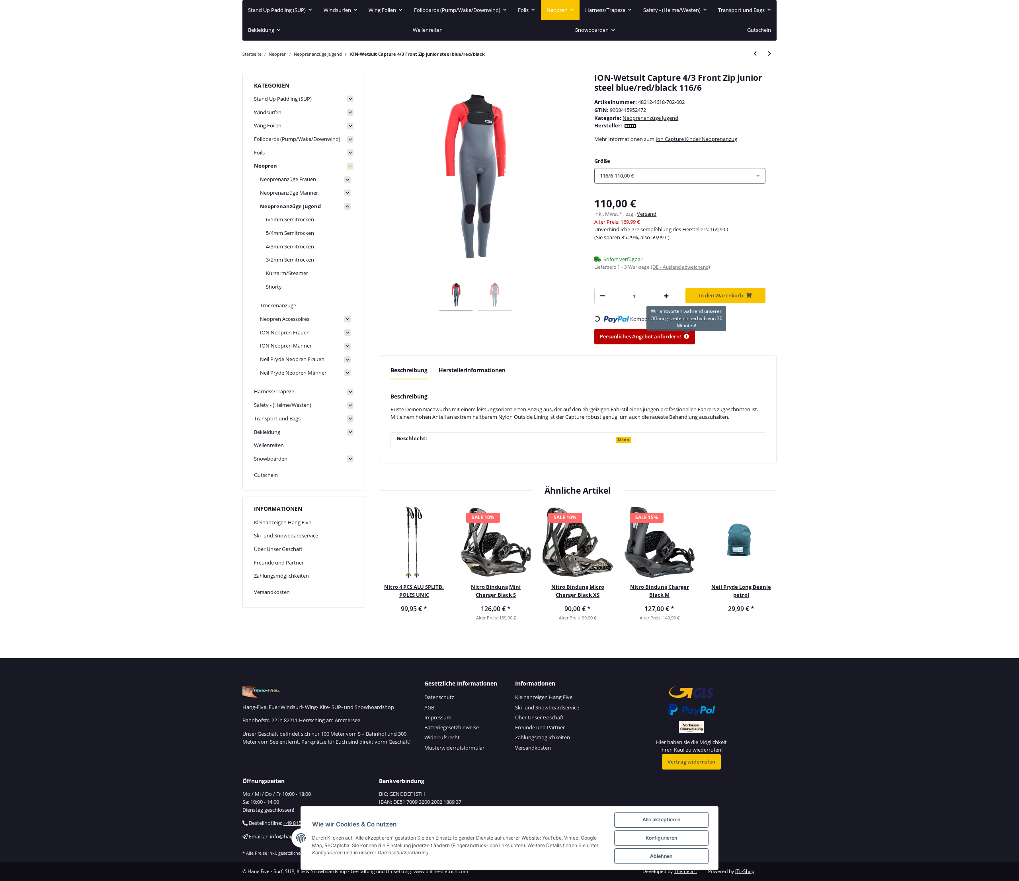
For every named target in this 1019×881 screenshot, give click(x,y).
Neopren (265, 165)
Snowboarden (270, 458)
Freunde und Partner (279, 562)
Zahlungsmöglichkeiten (281, 575)
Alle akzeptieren (661, 819)
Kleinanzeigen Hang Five (282, 522)
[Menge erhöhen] (666, 296)
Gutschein (266, 475)
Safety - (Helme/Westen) (282, 404)
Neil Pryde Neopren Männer (293, 372)
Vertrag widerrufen (691, 761)
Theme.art (685, 871)
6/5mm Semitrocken (290, 219)
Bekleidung (267, 432)
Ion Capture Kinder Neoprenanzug (696, 139)
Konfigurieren (661, 838)
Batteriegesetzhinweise (451, 727)
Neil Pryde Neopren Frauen (292, 359)
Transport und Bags (277, 418)
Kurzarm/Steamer (287, 273)
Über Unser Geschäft (278, 549)
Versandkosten (272, 592)
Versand (646, 213)
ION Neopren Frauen (285, 332)
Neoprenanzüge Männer (289, 192)
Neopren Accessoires (284, 318)
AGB (429, 707)
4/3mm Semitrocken (290, 246)
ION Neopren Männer (286, 345)
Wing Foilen (267, 125)
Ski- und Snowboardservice (286, 535)
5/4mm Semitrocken (290, 232)
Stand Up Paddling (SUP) (283, 98)
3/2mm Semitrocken (290, 259)
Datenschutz (439, 697)
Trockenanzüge (278, 305)
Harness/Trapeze (274, 391)
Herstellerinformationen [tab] (472, 370)
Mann (623, 439)
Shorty (274, 286)
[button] (679, 176)
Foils (259, 152)
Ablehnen (661, 856)
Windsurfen (267, 112)
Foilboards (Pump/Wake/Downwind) (297, 139)
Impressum (437, 717)
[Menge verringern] (602, 296)
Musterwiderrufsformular (454, 747)
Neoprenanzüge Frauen (288, 179)
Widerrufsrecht (442, 737)
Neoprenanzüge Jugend (650, 117)
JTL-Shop (744, 871)
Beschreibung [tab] (409, 370)
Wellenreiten (269, 445)
